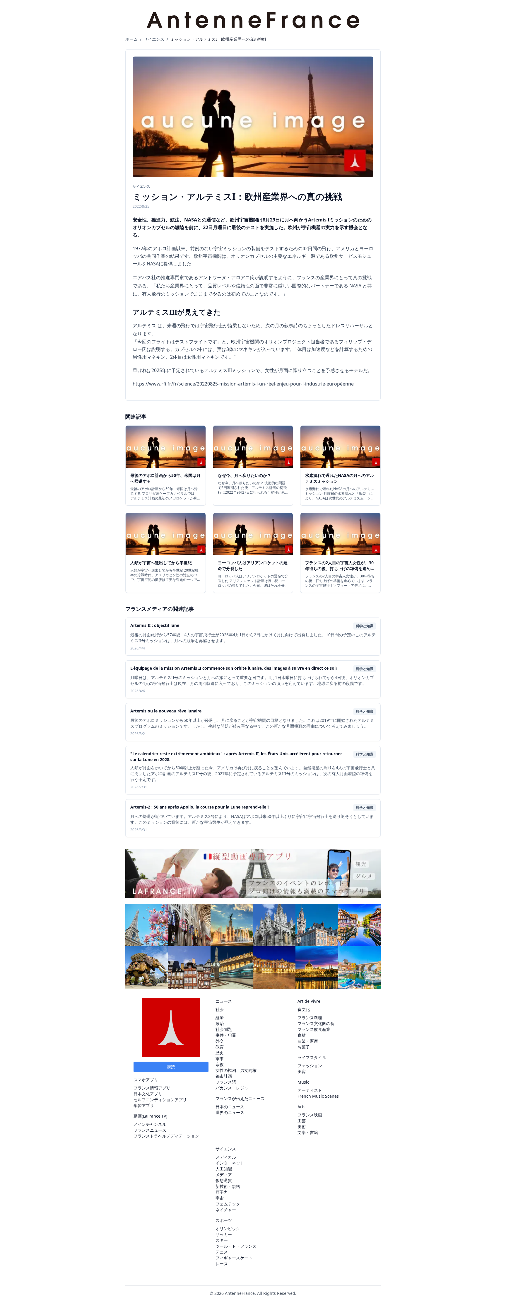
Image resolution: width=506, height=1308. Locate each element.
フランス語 (226, 1082)
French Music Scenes (318, 1096)
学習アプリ (144, 1105)
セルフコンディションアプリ (160, 1099)
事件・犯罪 (226, 1035)
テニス (222, 1252)
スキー (222, 1240)
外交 (220, 1041)
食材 (302, 1035)
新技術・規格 (228, 1186)
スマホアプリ (146, 1079)
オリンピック (228, 1228)
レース (222, 1263)
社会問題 (224, 1029)
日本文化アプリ (148, 1093)
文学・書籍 (308, 1132)
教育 (220, 1047)
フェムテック (228, 1204)
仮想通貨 (224, 1180)
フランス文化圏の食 (316, 1023)
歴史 (220, 1052)
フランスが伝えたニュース (240, 1098)
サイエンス (154, 39)
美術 (302, 1126)
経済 (220, 1017)
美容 (302, 1071)
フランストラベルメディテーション (166, 1136)
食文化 (304, 1009)
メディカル (226, 1157)
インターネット (230, 1163)
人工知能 (224, 1168)
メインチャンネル (150, 1124)
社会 (220, 1009)
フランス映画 (310, 1115)
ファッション (310, 1065)
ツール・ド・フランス (236, 1246)
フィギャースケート (234, 1258)
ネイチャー (226, 1209)
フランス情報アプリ (152, 1088)
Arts (301, 1106)
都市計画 (224, 1076)
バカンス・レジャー (234, 1088)
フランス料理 (310, 1017)
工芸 (302, 1120)
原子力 (222, 1192)
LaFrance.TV (154, 1116)
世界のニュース (230, 1112)
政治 (220, 1023)
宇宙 (220, 1198)
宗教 (220, 1064)
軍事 (220, 1058)
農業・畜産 (308, 1041)
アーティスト (310, 1090)
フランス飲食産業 (314, 1029)
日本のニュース (230, 1106)
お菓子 (304, 1047)
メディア (224, 1174)
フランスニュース (150, 1130)
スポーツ (224, 1220)
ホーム (131, 39)
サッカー (224, 1234)
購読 (171, 1067)
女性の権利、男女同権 (236, 1070)
